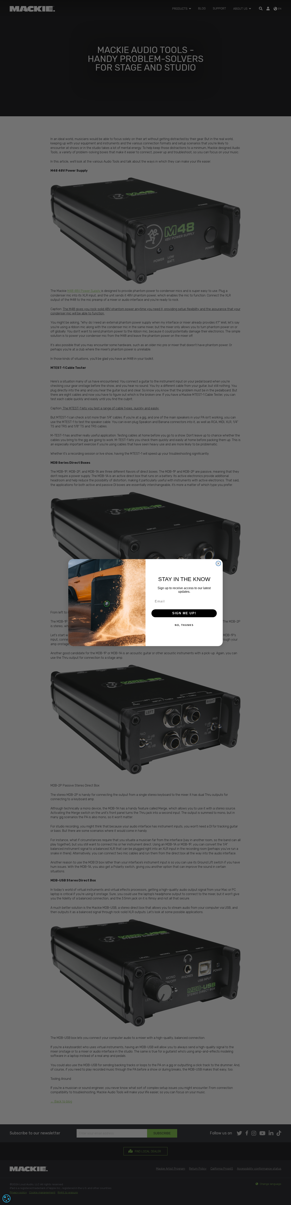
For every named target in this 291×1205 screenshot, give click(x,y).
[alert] (6, 1198)
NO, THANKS (184, 625)
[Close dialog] (218, 563)
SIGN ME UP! (184, 613)
